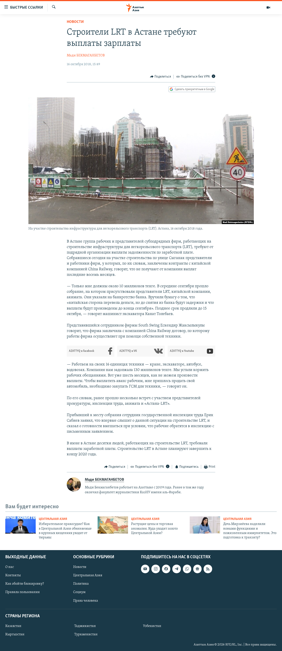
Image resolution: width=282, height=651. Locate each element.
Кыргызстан (14, 634)
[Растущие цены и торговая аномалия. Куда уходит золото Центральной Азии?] (113, 525)
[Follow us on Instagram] (155, 569)
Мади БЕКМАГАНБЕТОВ (86, 55)
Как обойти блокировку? (24, 584)
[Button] (160, 77)
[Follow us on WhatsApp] (187, 569)
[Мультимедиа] (268, 7)
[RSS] (208, 569)
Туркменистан (86, 634)
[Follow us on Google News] (197, 569)
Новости (75, 22)
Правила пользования (22, 592)
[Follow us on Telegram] (176, 569)
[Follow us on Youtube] (145, 569)
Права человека (85, 600)
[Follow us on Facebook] (166, 569)
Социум (79, 592)
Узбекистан (152, 626)
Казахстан (13, 626)
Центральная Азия (53, 519)
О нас (9, 567)
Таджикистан (85, 626)
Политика (81, 584)
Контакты (13, 575)
